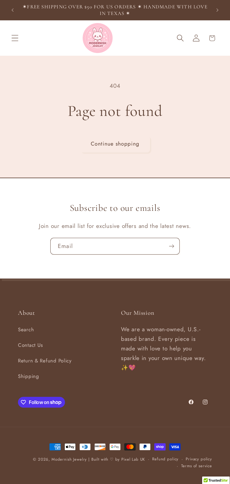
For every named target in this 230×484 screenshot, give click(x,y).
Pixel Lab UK (133, 459)
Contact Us (30, 345)
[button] (15, 38)
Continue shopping (115, 144)
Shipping (28, 376)
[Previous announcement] (12, 10)
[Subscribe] (171, 246)
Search (26, 329)
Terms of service (196, 466)
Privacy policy (199, 459)
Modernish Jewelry (69, 459)
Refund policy (165, 459)
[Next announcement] (217, 10)
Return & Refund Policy (45, 360)
